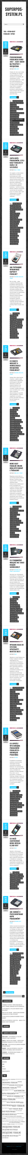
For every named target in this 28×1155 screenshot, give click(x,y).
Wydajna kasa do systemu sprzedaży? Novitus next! (17, 648)
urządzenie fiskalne (13, 130)
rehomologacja (12, 882)
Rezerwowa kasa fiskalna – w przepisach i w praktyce (12, 1053)
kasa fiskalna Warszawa (14, 215)
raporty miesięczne (13, 329)
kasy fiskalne (12, 109)
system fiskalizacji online (14, 122)
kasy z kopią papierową (14, 971)
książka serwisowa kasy (14, 801)
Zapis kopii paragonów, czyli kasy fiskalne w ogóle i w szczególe (17, 163)
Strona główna (14, 1149)
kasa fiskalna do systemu (14, 693)
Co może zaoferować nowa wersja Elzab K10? (15, 842)
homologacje (12, 430)
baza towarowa (12, 689)
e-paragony (19, 506)
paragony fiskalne (13, 803)
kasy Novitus (12, 712)
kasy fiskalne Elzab (19, 878)
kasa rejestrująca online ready (15, 520)
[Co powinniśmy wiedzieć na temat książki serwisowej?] (16, 545)
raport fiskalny (12, 325)
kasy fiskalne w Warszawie (14, 221)
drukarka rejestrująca (14, 315)
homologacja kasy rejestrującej (15, 426)
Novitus (15, 714)
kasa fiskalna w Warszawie (15, 213)
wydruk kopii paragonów (14, 242)
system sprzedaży (13, 720)
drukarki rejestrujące (14, 319)
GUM (18, 416)
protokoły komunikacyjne (19, 1117)
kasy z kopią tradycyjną (14, 973)
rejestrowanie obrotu (13, 811)
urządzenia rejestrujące (14, 128)
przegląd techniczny (13, 805)
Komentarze (5, 640)
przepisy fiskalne (21, 805)
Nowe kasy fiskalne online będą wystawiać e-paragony (16, 467)
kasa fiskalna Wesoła (14, 217)
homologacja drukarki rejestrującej (16, 422)
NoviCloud (12, 714)
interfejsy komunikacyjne (15, 1096)
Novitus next (20, 714)
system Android (13, 716)
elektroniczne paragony (14, 508)
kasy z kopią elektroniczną (14, 969)
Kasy (18, 69)
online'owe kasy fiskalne (14, 117)
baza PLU (22, 687)
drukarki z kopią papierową (15, 961)
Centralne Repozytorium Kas (18, 101)
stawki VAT (20, 811)
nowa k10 (18, 880)
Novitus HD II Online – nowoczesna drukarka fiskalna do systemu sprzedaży (13, 1013)
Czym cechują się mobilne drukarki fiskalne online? (13, 1017)
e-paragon (14, 506)
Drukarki (17, 276)
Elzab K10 (17, 872)
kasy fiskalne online (19, 109)
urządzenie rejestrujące (14, 132)
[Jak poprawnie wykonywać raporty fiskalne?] (16, 252)
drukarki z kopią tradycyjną (15, 963)
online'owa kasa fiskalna (14, 115)
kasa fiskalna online (19, 103)
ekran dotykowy (11, 1089)
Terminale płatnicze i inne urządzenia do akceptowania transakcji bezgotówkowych (13, 1005)
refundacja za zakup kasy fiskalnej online (16, 120)
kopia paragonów (20, 227)
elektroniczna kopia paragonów (15, 207)
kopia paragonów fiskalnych (15, 799)
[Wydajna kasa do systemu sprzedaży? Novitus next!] (16, 629)
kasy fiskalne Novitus (19, 710)
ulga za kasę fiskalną (19, 1124)
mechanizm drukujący (9, 1114)
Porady (18, 170)
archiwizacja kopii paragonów (18, 953)
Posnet (4, 1118)
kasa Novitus (12, 704)
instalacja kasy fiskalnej (14, 793)
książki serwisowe (20, 613)
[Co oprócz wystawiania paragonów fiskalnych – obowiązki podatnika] (16, 728)
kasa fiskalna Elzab (19, 1098)
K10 (16, 874)
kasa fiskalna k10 (13, 876)
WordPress (8, 1146)
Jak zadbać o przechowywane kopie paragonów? (16, 915)
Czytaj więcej (13, 97)
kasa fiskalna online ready (15, 514)
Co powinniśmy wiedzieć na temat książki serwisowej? (17, 563)
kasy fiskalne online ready (14, 524)
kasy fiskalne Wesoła (14, 225)
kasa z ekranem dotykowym (15, 708)
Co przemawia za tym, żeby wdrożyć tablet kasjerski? (12, 1009)
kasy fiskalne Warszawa (14, 223)
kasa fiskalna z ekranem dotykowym (16, 700)
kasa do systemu (19, 689)
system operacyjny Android (14, 718)
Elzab (14, 872)
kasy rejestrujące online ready (15, 531)
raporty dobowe (12, 327)
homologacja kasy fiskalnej (15, 424)
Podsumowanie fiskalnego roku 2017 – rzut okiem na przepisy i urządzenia (17, 62)
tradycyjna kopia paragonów (15, 231)
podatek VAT (19, 803)
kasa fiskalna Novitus (14, 698)
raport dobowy (19, 323)
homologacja (12, 418)
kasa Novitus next (19, 704)
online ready (21, 113)
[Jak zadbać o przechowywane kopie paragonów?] (16, 896)
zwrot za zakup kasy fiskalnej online (16, 134)
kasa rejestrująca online (14, 107)
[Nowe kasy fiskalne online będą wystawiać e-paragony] (16, 448)
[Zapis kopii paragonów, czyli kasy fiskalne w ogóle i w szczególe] (16, 143)
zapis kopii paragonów (14, 244)
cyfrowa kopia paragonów (17, 203)
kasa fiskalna (12, 103)
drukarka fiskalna (16, 313)
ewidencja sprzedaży (16, 791)
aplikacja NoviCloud (16, 687)
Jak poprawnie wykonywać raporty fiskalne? (16, 270)
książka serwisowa (13, 613)
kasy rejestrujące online (14, 113)
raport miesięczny (19, 325)
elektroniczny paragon (14, 510)
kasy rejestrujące (13, 111)
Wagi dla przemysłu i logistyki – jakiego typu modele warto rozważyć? (13, 1021)
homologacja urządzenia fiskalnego (16, 428)
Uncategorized (16, 571)
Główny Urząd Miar (13, 416)
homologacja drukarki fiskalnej (15, 420)
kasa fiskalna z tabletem (14, 702)
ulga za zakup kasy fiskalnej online (16, 124)
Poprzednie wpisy (9, 992)
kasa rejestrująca (13, 105)
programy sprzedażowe (11, 1117)
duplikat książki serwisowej (15, 605)
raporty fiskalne (19, 327)
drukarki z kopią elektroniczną (15, 959)
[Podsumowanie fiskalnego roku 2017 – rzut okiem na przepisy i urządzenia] (16, 42)
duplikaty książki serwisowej (15, 607)
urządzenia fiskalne (13, 126)
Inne (15, 69)
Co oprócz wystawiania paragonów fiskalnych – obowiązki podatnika (15, 749)
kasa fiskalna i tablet (14, 696)
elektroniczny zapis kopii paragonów (16, 209)
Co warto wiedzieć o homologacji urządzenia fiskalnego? (15, 365)
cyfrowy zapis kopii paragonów (15, 205)
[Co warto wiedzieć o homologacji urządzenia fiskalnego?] (16, 346)
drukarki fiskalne (13, 317)
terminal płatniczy (11, 1124)
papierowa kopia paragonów (15, 229)
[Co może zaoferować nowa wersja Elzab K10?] (16, 823)
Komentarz (6, 53)
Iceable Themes (18, 1146)
